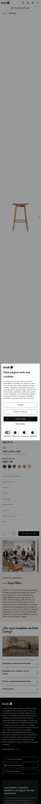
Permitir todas (20, 419)
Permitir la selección (20, 412)
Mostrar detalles (20, 423)
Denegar (20, 405)
